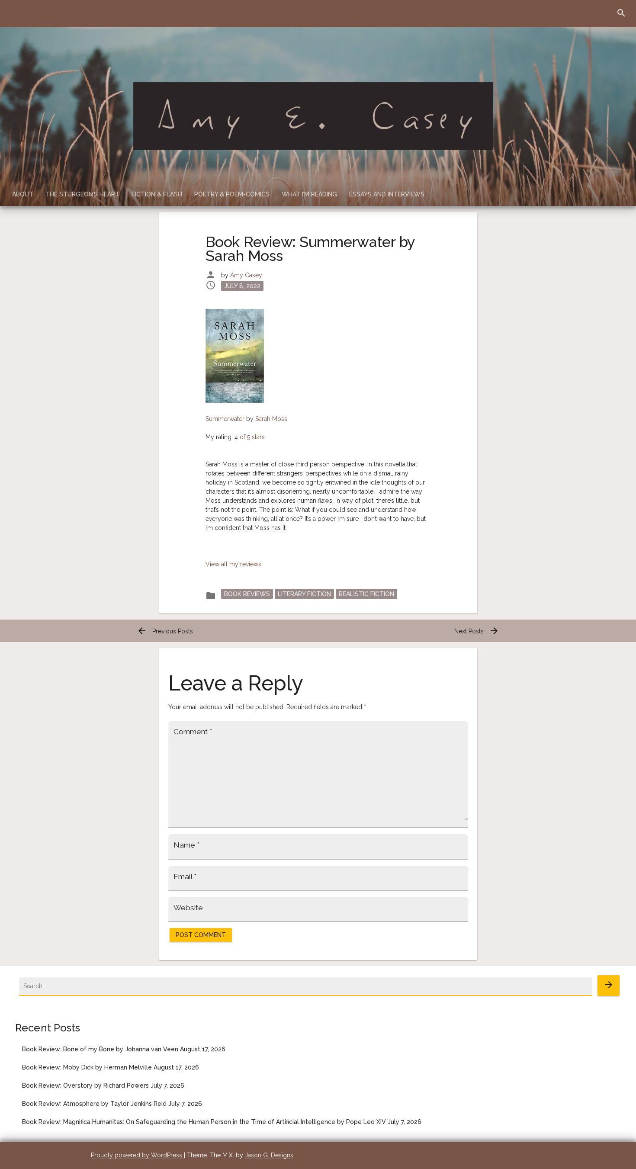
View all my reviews (233, 564)
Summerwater (225, 418)
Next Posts (476, 631)
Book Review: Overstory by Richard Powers (85, 1085)
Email (184, 876)
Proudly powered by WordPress (137, 1155)
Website (188, 907)
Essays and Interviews (386, 194)
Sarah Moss (271, 418)
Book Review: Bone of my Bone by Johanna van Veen (100, 1049)
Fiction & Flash (157, 194)
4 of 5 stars (249, 437)
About (22, 194)
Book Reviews (247, 594)
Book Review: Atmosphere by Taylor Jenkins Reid (94, 1103)
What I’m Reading (309, 194)
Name (186, 845)
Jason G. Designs (269, 1155)
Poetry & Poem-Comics (232, 194)
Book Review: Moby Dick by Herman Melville (87, 1067)
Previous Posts (165, 631)
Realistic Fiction (366, 594)
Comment (192, 731)
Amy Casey (246, 275)
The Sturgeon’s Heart (82, 194)
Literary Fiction (304, 594)
